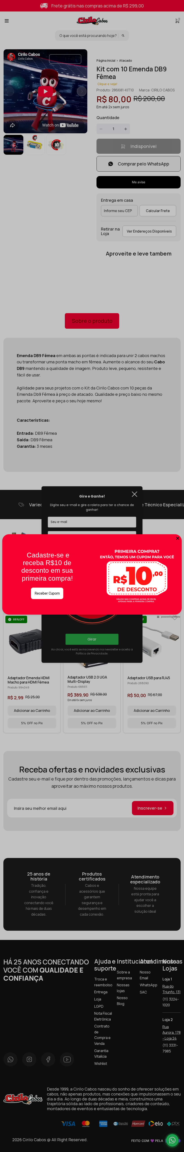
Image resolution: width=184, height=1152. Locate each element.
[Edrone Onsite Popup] (92, 576)
